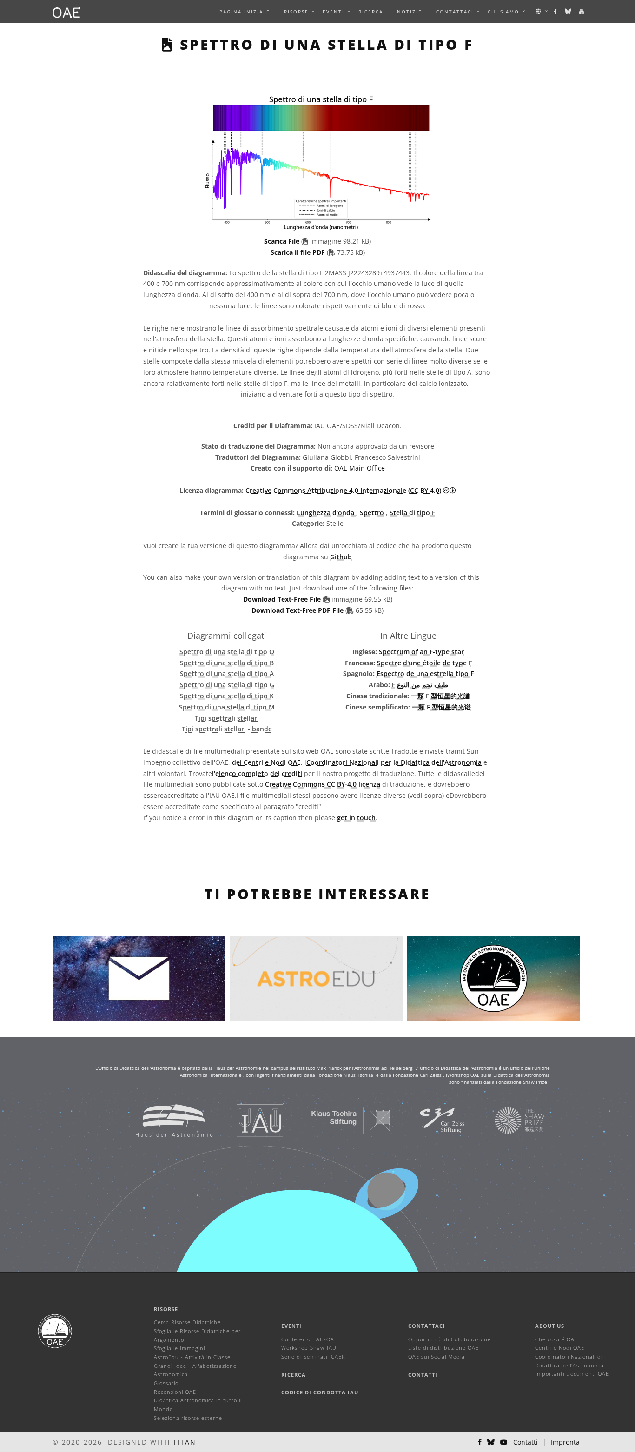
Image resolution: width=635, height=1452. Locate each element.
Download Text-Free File (282, 599)
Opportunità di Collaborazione (449, 1339)
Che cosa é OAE (556, 1339)
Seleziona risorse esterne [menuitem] (188, 1417)
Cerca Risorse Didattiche (187, 1322)
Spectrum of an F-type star (421, 651)
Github (341, 556)
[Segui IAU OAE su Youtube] (582, 11)
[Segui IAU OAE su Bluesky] (568, 11)
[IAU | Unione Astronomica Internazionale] (248, 1120)
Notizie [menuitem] (409, 11)
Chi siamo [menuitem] (503, 11)
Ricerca (370, 11)
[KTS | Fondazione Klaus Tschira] (339, 1120)
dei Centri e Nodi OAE (266, 762)
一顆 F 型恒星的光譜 (440, 695)
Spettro (373, 512)
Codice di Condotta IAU (319, 1392)
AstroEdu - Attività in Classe (192, 1356)
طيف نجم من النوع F (420, 684)
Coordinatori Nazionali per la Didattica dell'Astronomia (394, 762)
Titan (184, 1442)
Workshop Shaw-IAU (309, 1347)
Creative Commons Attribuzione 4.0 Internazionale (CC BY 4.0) (343, 490)
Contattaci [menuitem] (455, 11)
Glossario (166, 1382)
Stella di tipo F (412, 512)
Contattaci (426, 1325)
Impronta (565, 1442)
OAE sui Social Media (436, 1356)
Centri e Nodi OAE (559, 1347)
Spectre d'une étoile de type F (424, 662)
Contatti (422, 1374)
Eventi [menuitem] (333, 11)
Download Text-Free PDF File (298, 610)
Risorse (296, 11)
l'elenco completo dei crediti (257, 773)
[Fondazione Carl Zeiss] (430, 1120)
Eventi (291, 1325)
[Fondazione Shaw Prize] (508, 1120)
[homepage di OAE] (66, 11)
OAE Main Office (359, 468)
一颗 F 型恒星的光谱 (441, 707)
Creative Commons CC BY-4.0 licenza (322, 784)
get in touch (356, 817)
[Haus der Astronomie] (162, 1120)
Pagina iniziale (244, 11)
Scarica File (282, 241)
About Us (549, 1325)
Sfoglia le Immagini (179, 1348)
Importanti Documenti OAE (572, 1373)
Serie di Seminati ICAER (313, 1356)
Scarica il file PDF (299, 252)
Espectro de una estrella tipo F (425, 673)
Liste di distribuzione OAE (443, 1347)
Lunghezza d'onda (326, 512)
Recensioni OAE (175, 1391)
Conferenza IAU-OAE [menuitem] (309, 1339)
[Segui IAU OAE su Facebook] (556, 11)
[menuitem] (296, 11)
